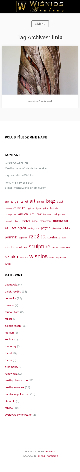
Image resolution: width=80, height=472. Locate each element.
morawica (60, 221)
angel (15, 201)
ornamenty (11, 366)
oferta (8, 360)
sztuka (11, 256)
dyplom (30, 208)
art (32, 201)
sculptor (21, 247)
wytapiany (61, 257)
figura (39, 208)
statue (55, 247)
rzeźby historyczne (16, 380)
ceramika (19, 208)
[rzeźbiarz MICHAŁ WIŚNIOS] (40, 6)
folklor (8, 318)
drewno (9, 305)
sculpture (39, 246)
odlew (10, 227)
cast (60, 201)
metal (8, 353)
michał (26, 220)
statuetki (10, 401)
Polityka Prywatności (47, 455)
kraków (36, 214)
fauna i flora (12, 311)
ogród (22, 228)
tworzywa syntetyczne (18, 414)
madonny (10, 346)
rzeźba (37, 236)
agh (7, 201)
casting (8, 208)
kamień (23, 214)
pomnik (11, 237)
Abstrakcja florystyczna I (40, 101)
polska (66, 228)
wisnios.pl (50, 451)
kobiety (9, 339)
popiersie (23, 237)
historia (54, 208)
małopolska (59, 214)
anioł (24, 201)
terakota (24, 257)
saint (64, 237)
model (35, 221)
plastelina (56, 228)
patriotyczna (33, 228)
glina (46, 208)
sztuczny (65, 247)
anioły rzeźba (13, 291)
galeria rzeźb (13, 325)
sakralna (9, 247)
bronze (40, 202)
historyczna (10, 214)
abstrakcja (11, 284)
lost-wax (47, 214)
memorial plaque (12, 221)
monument (45, 221)
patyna (45, 228)
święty (8, 264)
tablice (9, 407)
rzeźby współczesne (17, 394)
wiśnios (38, 256)
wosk (52, 257)
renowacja (11, 373)
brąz (50, 201)
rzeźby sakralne (14, 387)
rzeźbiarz (53, 237)
